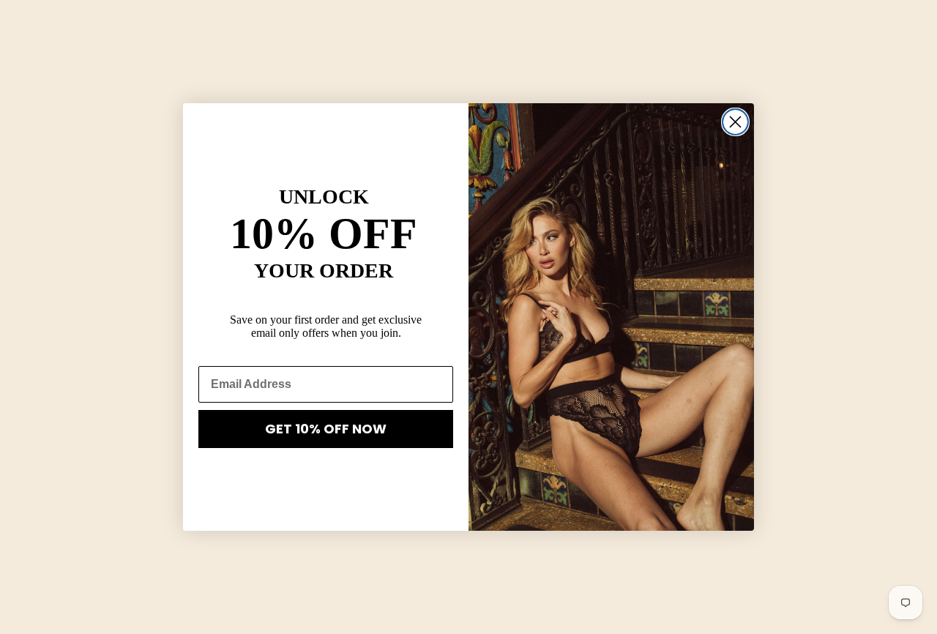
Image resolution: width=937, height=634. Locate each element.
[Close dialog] (735, 122)
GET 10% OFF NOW (326, 428)
